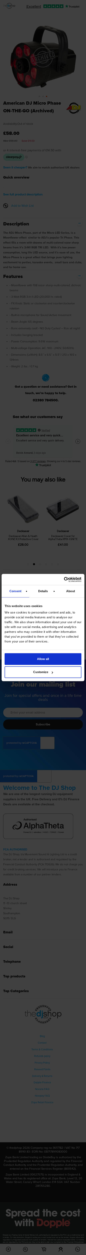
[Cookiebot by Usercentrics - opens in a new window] (63, 579)
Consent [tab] (15, 591)
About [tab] (70, 591)
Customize (40, 672)
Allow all (43, 659)
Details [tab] (43, 591)
